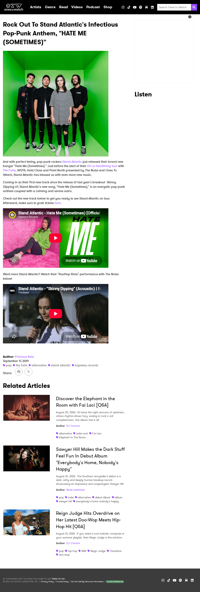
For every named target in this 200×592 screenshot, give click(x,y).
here (57, 203)
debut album (103, 497)
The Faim (9, 170)
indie (71, 497)
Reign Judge (97, 551)
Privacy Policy (47, 581)
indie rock (82, 433)
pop (9, 365)
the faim (21, 365)
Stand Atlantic (72, 161)
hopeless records (86, 365)
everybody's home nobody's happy (97, 501)
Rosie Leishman (75, 490)
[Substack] (146, 7)
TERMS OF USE (58, 579)
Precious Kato (24, 356)
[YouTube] (135, 7)
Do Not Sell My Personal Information (87, 581)
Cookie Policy (62, 581)
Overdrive (115, 551)
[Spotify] (141, 7)
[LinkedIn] (152, 7)
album (118, 497)
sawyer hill (65, 501)
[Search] (194, 7)
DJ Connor (73, 426)
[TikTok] (129, 7)
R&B (83, 551)
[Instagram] (123, 7)
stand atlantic (61, 365)
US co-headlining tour (102, 166)
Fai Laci (96, 433)
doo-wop (64, 555)
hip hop (72, 551)
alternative (39, 365)
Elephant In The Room (72, 437)
